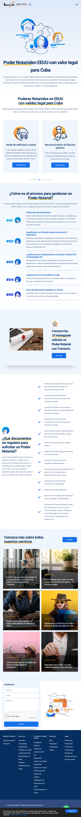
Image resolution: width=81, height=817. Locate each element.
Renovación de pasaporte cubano (39, 774)
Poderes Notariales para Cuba (24, 765)
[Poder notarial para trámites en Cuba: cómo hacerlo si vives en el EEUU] (21, 610)
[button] (29, 179)
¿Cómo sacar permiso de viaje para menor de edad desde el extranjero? (21, 665)
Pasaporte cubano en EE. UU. (39, 751)
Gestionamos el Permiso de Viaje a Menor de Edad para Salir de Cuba (59, 624)
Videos (51, 750)
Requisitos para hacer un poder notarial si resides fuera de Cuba (58, 666)
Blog (51, 740)
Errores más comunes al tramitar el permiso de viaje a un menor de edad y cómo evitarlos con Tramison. (21, 581)
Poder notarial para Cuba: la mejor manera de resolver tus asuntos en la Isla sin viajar (59, 582)
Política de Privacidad (18, 814)
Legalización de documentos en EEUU (24, 756)
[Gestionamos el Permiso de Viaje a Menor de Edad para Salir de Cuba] (59, 610)
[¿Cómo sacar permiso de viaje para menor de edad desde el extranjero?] (21, 652)
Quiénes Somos (9, 740)
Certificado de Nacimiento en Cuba (39, 783)
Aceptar (71, 811)
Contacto (6, 743)
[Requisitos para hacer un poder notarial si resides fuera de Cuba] (59, 652)
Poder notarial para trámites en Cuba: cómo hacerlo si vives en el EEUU (20, 623)
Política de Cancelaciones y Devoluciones (71, 756)
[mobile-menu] (75, 4)
